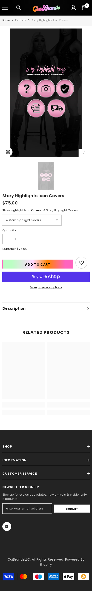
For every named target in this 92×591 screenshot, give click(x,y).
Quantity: (9, 230)
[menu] (5, 8)
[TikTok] (6, 526)
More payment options (46, 287)
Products (20, 20)
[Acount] (73, 8)
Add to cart (37, 264)
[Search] (18, 8)
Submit (72, 509)
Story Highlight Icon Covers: (40, 210)
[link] (81, 263)
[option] (46, 93)
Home (6, 20)
